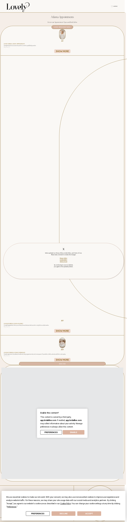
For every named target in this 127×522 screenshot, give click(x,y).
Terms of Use (63, 261)
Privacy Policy (63, 258)
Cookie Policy (63, 260)
